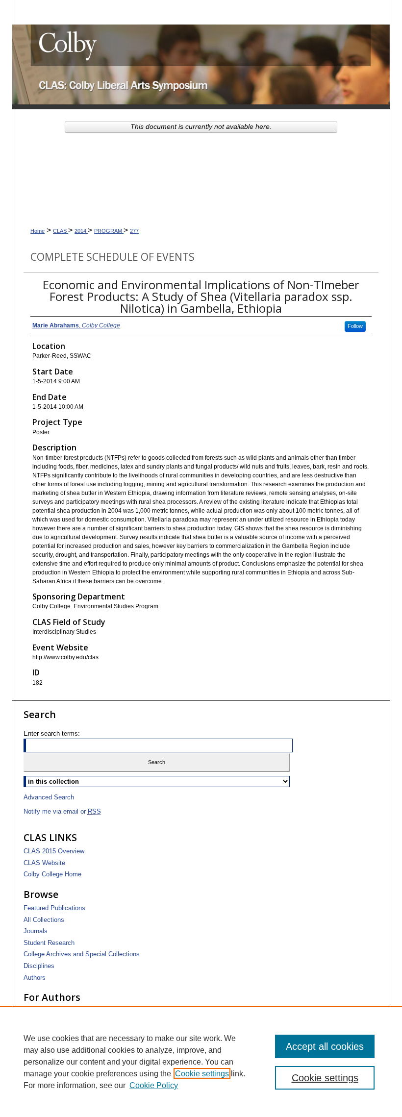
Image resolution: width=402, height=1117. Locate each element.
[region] (201, 1061)
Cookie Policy (153, 1085)
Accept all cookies (325, 1046)
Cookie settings (202, 1073)
